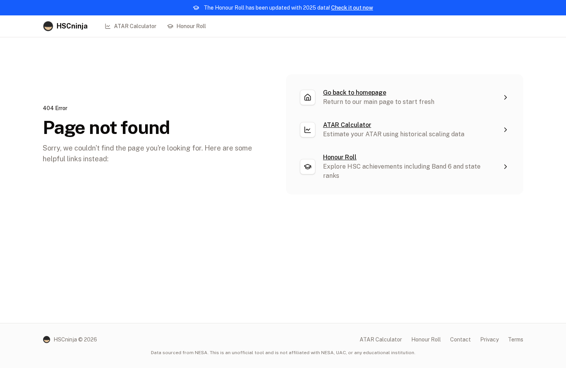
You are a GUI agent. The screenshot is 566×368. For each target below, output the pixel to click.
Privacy (489, 339)
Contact (460, 339)
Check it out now (352, 8)
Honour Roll (191, 26)
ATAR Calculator (135, 26)
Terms (515, 339)
